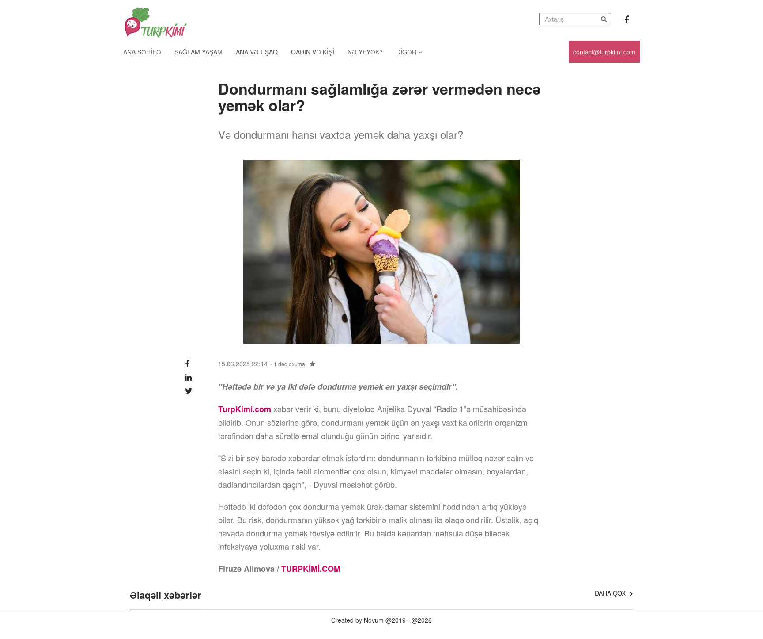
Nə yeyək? (365, 51)
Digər (407, 51)
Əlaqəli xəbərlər (165, 595)
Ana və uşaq (257, 51)
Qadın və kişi (312, 51)
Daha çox (611, 593)
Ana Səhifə (142, 51)
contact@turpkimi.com (604, 51)
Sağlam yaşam (198, 51)
